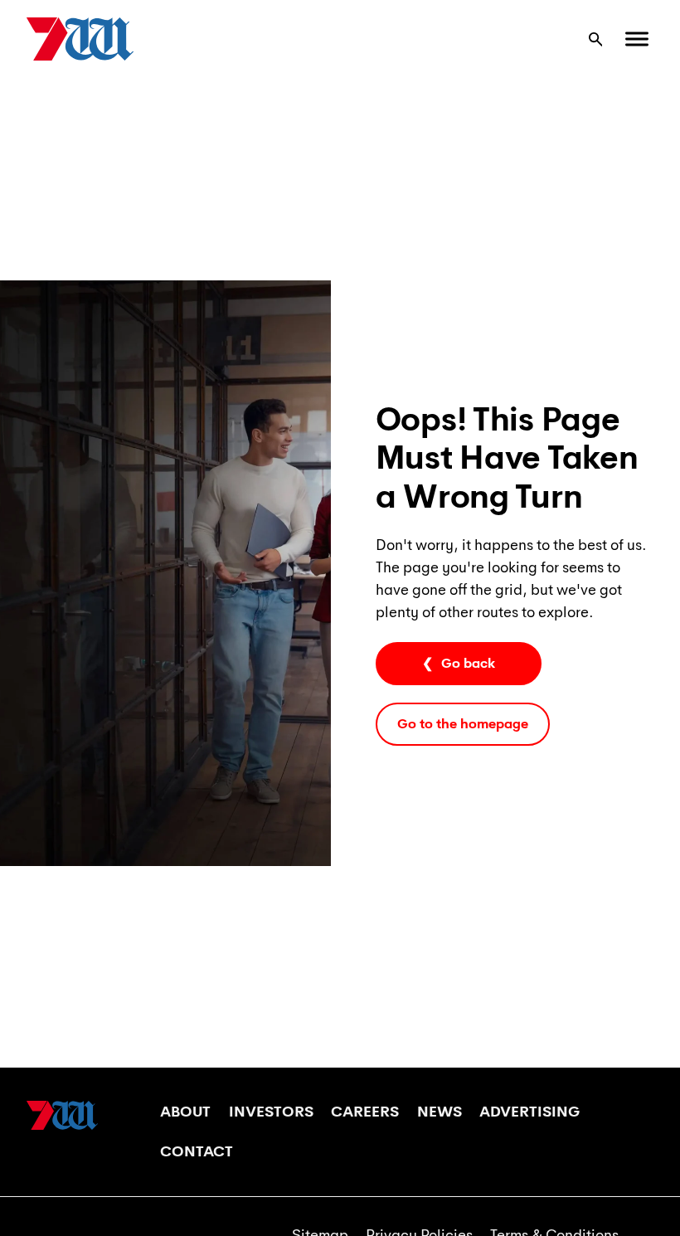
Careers (365, 1111)
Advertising (529, 1111)
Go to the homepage (462, 723)
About (185, 1111)
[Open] (636, 39)
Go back (468, 663)
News (439, 1111)
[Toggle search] (595, 39)
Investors (271, 1111)
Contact (196, 1151)
